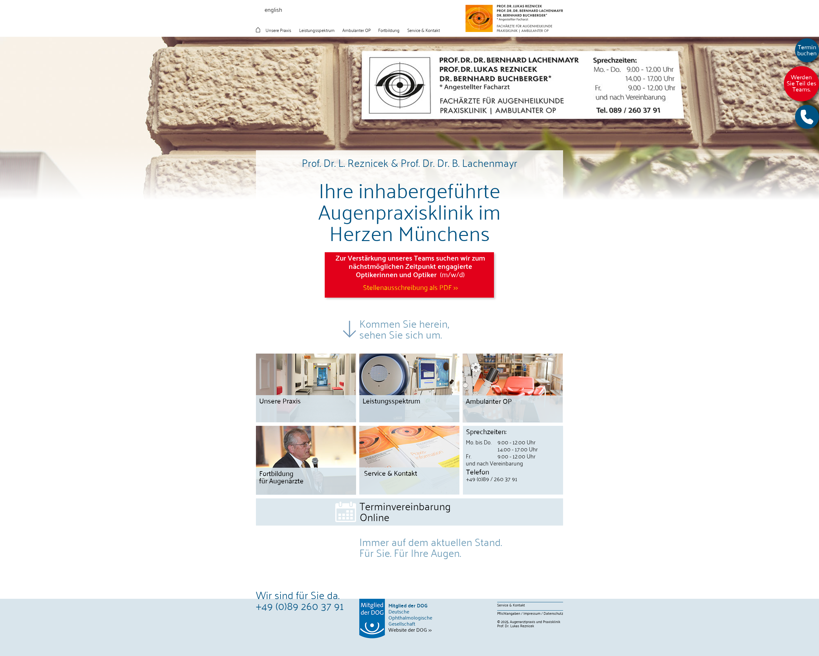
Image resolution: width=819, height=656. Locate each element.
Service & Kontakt (511, 605)
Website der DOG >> (410, 629)
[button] (807, 117)
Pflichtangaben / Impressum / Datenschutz (530, 613)
